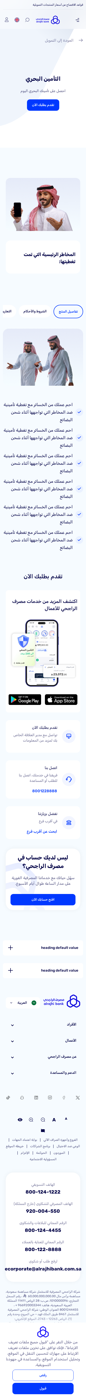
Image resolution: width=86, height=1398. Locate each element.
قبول (43, 1388)
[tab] (68, 311)
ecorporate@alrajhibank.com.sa (43, 1269)
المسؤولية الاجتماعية (43, 1159)
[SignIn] (7, 20)
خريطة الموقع (15, 1146)
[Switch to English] (17, 20)
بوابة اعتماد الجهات (24, 1139)
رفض (43, 1375)
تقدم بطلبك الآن (43, 105)
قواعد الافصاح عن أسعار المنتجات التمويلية (58, 4)
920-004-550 (43, 1211)
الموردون (59, 1153)
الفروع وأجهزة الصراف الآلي (60, 1139)
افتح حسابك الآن (43, 900)
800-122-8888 (43, 1249)
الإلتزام (25, 1153)
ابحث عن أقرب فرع (42, 831)
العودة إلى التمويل (59, 40)
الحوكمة (41, 1153)
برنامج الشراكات (40, 1146)
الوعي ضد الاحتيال (68, 1146)
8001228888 (44, 791)
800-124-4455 (43, 1230)
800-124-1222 (43, 1192)
